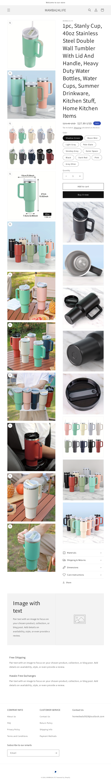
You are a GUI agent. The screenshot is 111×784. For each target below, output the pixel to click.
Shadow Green (73, 138)
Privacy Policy (13, 729)
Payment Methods (48, 736)
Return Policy (46, 723)
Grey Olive (71, 164)
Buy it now (83, 194)
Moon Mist (92, 138)
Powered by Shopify (63, 777)
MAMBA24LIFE (51, 777)
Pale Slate (88, 144)
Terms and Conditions (17, 736)
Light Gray (71, 144)
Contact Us (45, 716)
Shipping (77, 128)
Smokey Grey (72, 151)
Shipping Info (46, 729)
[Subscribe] (56, 753)
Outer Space (92, 151)
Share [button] (68, 582)
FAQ (9, 723)
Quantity (66, 170)
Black (68, 157)
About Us (11, 716)
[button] (8, 10)
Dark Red (82, 157)
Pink (97, 157)
